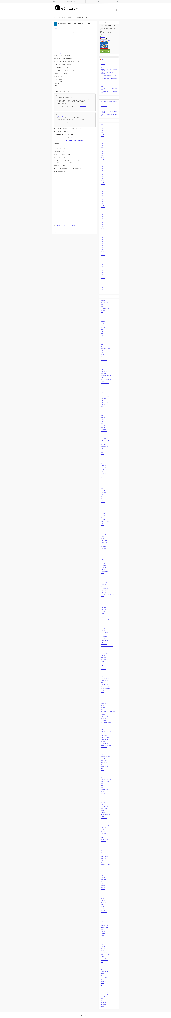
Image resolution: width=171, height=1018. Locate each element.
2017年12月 (103, 207)
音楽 (101, 1000)
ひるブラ (102, 605)
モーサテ (102, 663)
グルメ (102, 442)
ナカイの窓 (102, 561)
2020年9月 (102, 143)
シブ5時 (102, 494)
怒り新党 (102, 816)
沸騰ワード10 (103, 889)
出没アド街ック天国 (104, 760)
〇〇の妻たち (103, 300)
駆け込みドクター (104, 1002)
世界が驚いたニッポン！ (105, 714)
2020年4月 (102, 153)
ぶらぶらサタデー (104, 617)
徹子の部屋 (102, 810)
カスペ (102, 421)
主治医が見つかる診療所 (105, 739)
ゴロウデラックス (104, 465)
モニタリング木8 (103, 669)
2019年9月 (102, 166)
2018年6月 (102, 195)
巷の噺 (102, 804)
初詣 (101, 764)
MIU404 (102, 331)
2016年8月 (102, 237)
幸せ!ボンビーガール (104, 808)
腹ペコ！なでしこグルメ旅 (105, 958)
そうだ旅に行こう (104, 519)
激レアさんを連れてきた (105, 896)
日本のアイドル (103, 846)
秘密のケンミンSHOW (104, 927)
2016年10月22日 (77, 122)
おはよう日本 (103, 415)
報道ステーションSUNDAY (105, 781)
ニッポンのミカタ (104, 569)
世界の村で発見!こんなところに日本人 (107, 722)
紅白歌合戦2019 (103, 948)
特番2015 (102, 908)
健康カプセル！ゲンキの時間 (105, 756)
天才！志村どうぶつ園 (104, 789)
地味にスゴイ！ (103, 777)
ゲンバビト (102, 450)
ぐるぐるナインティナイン (105, 440)
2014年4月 (102, 291)
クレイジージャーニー (104, 446)
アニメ (102, 377)
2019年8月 (102, 168)
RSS (102, 59)
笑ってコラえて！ (104, 929)
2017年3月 (102, 224)
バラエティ (102, 596)
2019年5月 (102, 174)
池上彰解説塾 (103, 887)
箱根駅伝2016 (103, 935)
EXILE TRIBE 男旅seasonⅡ (105, 319)
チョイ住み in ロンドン (104, 542)
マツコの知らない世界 (104, 640)
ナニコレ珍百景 (103, 565)
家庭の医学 (102, 800)
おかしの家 (102, 406)
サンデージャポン (104, 484)
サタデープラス (103, 477)
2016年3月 (102, 247)
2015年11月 (103, 255)
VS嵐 (101, 358)
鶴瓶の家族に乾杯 (104, 1004)
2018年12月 (103, 184)
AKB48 (102, 312)
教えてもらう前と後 (104, 833)
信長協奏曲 (102, 754)
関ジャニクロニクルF (104, 994)
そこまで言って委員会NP (105, 521)
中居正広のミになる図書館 (105, 737)
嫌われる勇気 (103, 793)
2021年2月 (102, 134)
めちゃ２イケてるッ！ (104, 657)
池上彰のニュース (104, 885)
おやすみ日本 (103, 417)
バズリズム (102, 586)
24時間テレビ (103, 304)
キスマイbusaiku (103, 427)
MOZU (102, 333)
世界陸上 (102, 733)
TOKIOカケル (103, 350)
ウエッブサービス (104, 398)
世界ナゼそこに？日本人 (105, 716)
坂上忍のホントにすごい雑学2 (106, 779)
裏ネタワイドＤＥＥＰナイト (105, 971)
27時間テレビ (103, 306)
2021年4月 (102, 130)
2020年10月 (103, 141)
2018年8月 (102, 191)
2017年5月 (102, 220)
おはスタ (102, 413)
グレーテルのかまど (104, 444)
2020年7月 (102, 147)
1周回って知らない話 (104, 302)
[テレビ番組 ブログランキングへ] (103, 39)
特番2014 (102, 906)
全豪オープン (103, 758)
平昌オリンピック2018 (104, 806)
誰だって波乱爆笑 (104, 977)
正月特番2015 (103, 877)
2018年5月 (102, 197)
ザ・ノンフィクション (104, 469)
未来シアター (103, 860)
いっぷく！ (102, 392)
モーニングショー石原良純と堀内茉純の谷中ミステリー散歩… (64, 232)
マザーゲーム (103, 638)
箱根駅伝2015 (103, 933)
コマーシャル (103, 459)
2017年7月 (102, 216)
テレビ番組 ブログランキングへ (105, 40)
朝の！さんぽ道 (103, 858)
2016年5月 (102, 243)
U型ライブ (102, 356)
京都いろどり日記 (104, 741)
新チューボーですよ (104, 835)
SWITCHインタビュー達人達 (105, 348)
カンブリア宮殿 (103, 425)
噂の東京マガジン (104, 775)
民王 (101, 881)
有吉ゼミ (102, 854)
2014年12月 (103, 276)
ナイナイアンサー (104, 557)
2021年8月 (102, 124)
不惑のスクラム (103, 709)
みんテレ (102, 651)
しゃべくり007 (103, 496)
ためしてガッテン (104, 532)
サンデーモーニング (104, 488)
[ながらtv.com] (66, 8)
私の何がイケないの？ (104, 925)
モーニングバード (104, 667)
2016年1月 (102, 251)
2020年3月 (102, 155)
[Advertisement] (75, 42)
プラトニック (103, 615)
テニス (102, 544)
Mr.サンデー (103, 335)
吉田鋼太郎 (102, 768)
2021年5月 (102, 128)
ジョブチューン (103, 500)
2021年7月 (102, 126)
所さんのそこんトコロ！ (105, 823)
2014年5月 (102, 289)
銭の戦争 (102, 990)
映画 (101, 850)
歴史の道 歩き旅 (104, 879)
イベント (102, 394)
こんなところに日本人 (104, 467)
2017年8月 (102, 214)
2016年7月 (102, 239)
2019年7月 (102, 170)
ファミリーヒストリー (104, 607)
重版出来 (102, 983)
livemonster (102, 325)
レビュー (102, 692)
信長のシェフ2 (103, 752)
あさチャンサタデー (104, 371)
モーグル (102, 661)
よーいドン (102, 674)
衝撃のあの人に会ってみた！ (105, 969)
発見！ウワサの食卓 (104, 912)
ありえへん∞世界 (103, 381)
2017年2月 (102, 226)
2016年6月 (102, 241)
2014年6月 (102, 287)
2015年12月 (103, 253)
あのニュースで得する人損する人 (106, 379)
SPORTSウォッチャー (104, 346)
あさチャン (102, 369)
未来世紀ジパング (104, 862)
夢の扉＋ (102, 785)
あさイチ (102, 365)
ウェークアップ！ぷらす (105, 396)
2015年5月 (102, 266)
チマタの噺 (102, 538)
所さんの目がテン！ (104, 827)
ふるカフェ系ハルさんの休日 (105, 619)
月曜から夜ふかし (104, 852)
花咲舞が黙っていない (104, 960)
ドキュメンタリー (72, 223)
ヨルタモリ (102, 676)
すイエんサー (103, 502)
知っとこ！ (102, 923)
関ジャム (102, 998)
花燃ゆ (102, 962)
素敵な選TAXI (103, 950)
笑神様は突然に (103, 931)
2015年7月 (102, 262)
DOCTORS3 (103, 317)
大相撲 (102, 787)
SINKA (93, 1015)
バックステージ (103, 590)
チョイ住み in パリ (104, 540)
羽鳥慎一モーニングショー (105, 954)
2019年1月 (102, 182)
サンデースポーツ (104, 486)
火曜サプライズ (103, 898)
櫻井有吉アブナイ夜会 (104, 875)
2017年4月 (102, 222)
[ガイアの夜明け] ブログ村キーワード (62, 53)
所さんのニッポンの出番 (105, 825)
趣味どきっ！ (103, 979)
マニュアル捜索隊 (104, 644)
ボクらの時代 (103, 630)
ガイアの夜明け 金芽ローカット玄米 (70, 225)
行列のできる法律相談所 (105, 967)
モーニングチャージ (104, 665)
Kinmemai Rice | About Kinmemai (73, 140)
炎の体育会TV (103, 900)
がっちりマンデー (104, 423)
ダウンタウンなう (104, 530)
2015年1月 (102, 274)
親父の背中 (102, 973)
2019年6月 (102, 172)
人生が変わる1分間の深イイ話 (106, 745)
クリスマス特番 (103, 438)
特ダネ (102, 904)
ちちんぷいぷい (103, 536)
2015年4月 (102, 268)
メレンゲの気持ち (104, 659)
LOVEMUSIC (103, 327)
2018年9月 (102, 189)
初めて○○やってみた (104, 762)
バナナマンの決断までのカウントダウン (107, 594)
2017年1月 (102, 228)
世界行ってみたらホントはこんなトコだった (108, 731)
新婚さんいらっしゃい (104, 839)
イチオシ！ (102, 388)
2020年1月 (102, 159)
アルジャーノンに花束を (105, 383)
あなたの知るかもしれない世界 (106, 375)
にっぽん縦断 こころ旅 (104, 571)
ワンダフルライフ (104, 703)
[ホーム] (54, 1)
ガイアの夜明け (66, 223)
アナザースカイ (103, 373)
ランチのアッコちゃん (104, 680)
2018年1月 (102, 205)
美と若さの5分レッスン (104, 952)
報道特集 (102, 783)
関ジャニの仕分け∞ (104, 996)
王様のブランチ (103, 910)
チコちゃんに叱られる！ (105, 534)
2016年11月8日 (83, 106)
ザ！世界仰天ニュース (104, 471)
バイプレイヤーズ (104, 582)
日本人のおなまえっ (104, 848)
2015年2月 (102, 272)
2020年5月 (102, 151)
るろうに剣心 (103, 690)
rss (116, 10)
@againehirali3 (60, 116)
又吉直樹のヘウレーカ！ (105, 766)
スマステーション (104, 509)
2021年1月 (102, 136)
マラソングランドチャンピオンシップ (107, 646)
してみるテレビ (103, 492)
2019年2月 (102, 180)
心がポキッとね (103, 812)
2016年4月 (102, 245)
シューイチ (102, 498)
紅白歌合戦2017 (103, 946)
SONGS (102, 344)
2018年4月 (102, 199)
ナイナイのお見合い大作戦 (105, 559)
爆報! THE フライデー (104, 902)
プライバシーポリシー (71, 1)
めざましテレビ (103, 655)
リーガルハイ (103, 682)
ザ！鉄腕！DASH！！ (104, 473)
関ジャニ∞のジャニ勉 (104, 992)
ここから (102, 452)
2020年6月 (102, 149)
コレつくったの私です (104, 463)
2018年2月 (102, 203)
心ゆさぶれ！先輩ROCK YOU (105, 814)
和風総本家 (102, 770)
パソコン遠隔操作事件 (104, 588)
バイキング (102, 580)
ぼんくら (102, 634)
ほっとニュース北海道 (104, 632)
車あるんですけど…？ (104, 981)
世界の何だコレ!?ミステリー (105, 718)
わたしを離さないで (104, 701)
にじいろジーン (103, 567)
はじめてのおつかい (104, 584)
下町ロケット (103, 705)
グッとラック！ (103, 436)
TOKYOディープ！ (104, 352)
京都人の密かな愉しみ (104, 743)
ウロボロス (102, 400)
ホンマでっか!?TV (104, 636)
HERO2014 (102, 323)
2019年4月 (102, 176)
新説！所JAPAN (103, 841)
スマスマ (102, 511)
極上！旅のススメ (104, 873)
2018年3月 (102, 201)
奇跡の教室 (102, 791)
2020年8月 (102, 145)
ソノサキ (102, 523)
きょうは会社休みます (104, 429)
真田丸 (102, 919)
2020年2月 (102, 157)
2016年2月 (102, 249)
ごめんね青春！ (103, 461)
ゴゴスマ (102, 454)
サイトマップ (100, 1)
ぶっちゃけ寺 (103, 611)
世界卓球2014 (103, 729)
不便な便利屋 (103, 707)
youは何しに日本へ (104, 360)
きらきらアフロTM (104, 431)
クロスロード (103, 448)
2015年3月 (102, 270)
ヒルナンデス (103, 603)
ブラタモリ (102, 613)
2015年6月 (102, 264)
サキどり (102, 475)
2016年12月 (103, 230)
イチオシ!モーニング (104, 390)
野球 (101, 985)
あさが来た (102, 367)
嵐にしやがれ (103, 802)
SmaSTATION (103, 342)
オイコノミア (103, 404)
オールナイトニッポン (104, 402)
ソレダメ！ (102, 525)
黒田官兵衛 (102, 1006)
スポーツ (102, 507)
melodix (102, 329)
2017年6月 (102, 218)
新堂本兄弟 (102, 837)
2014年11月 (103, 278)
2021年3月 (102, 132)
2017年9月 (102, 212)
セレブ (102, 517)
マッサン (102, 642)
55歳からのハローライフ (105, 308)
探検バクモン (103, 831)
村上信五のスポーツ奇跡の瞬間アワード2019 (108, 864)
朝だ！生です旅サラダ (104, 856)
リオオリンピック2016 (104, 684)
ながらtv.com (57, 28)
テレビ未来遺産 (103, 546)
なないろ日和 (103, 563)
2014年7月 (102, 285)
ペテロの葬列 (103, 628)
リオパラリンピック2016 (105, 686)
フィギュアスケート (104, 609)
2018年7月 (102, 193)
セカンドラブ (103, 513)
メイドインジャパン (104, 653)
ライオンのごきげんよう (105, 678)
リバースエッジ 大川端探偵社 (105, 688)
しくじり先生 (103, 490)
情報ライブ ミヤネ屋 (104, 818)
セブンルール (103, 515)
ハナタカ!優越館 (103, 592)
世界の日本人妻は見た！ (105, 720)
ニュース (102, 573)
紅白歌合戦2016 (103, 944)
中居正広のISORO (104, 735)
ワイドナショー (103, 699)
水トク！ (102, 883)
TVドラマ (102, 354)
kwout (82, 140)
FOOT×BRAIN (103, 321)
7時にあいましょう (104, 310)
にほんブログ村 (102, 37)
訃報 (101, 975)
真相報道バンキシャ (104, 921)
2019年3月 (102, 178)
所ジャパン (102, 829)
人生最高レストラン (104, 747)
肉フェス (102, 956)
